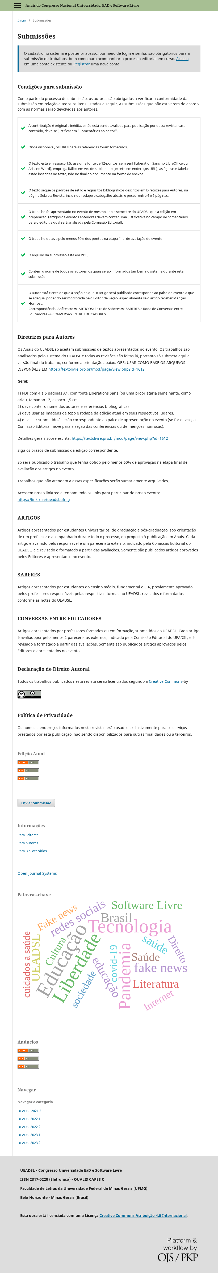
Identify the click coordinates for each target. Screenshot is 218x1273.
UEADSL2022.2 (29, 1126)
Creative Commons (165, 681)
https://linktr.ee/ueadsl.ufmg (44, 499)
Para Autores (28, 842)
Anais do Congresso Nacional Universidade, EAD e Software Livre (82, 5)
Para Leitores (28, 834)
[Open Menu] (17, 5)
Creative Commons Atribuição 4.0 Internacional (143, 1215)
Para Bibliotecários (32, 850)
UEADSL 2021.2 (29, 1110)
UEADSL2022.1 (29, 1118)
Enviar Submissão (36, 803)
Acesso (182, 58)
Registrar (81, 63)
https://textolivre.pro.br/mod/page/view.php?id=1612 (96, 369)
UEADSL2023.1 (29, 1134)
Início (22, 20)
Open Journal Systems (37, 873)
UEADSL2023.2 (29, 1142)
